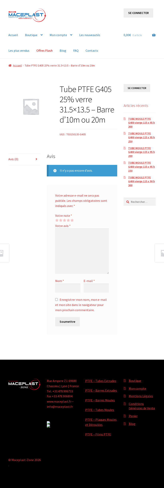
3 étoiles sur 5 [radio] (64, 220)
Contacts (92, 50)
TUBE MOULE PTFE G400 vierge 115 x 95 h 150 (141, 166)
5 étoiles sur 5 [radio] (72, 220)
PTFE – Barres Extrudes (101, 390)
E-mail (89, 281)
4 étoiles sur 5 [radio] (68, 220)
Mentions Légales (141, 396)
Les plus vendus (18, 50)
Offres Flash (44, 50)
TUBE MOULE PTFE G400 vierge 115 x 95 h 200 (141, 152)
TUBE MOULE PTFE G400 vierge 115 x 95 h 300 (141, 123)
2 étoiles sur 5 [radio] (60, 220)
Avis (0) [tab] (13, 159)
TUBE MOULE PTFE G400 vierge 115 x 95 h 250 (141, 137)
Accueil (13, 35)
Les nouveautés (89, 35)
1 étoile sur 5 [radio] (56, 220)
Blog (63, 50)
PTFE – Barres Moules (100, 400)
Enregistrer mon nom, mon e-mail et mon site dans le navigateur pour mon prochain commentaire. (81, 305)
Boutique (31, 35)
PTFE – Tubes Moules (99, 410)
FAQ (76, 50)
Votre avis (63, 226)
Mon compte (58, 35)
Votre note (63, 216)
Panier (133, 416)
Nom (59, 281)
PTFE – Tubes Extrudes (100, 381)
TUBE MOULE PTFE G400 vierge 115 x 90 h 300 (141, 181)
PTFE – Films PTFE (98, 434)
